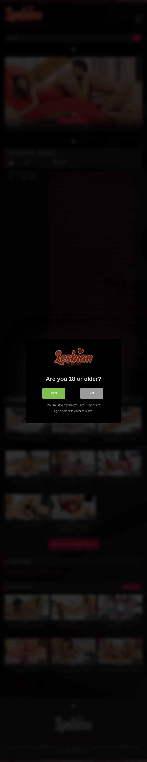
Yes (54, 393)
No (91, 393)
